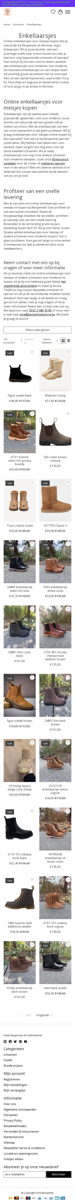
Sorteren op (29, 341)
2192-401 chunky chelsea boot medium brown (55, 655)
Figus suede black (20, 395)
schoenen (18, 24)
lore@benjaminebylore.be (37, 314)
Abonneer (59, 1174)
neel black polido (55, 988)
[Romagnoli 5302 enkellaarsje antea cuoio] (55, 561)
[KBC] (39, 1198)
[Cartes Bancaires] (57, 1198)
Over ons (10, 1104)
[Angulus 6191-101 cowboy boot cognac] (55, 897)
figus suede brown (19, 721)
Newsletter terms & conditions (24, 1148)
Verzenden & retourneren (21, 1131)
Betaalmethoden (15, 1126)
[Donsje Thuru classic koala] (20, 500)
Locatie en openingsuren (21, 1154)
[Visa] (45, 1198)
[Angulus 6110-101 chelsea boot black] (20, 829)
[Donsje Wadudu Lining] (55, 370)
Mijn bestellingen (15, 1085)
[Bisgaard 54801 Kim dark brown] (55, 695)
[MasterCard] (16, 1198)
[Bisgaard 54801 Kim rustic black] (20, 626)
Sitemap (9, 1142)
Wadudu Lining (55, 395)
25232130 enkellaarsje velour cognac (55, 789)
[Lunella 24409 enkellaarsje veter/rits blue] (20, 561)
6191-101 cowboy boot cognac (55, 924)
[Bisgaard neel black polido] (55, 962)
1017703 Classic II (55, 526)
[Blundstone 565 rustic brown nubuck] (55, 431)
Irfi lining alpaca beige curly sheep (20, 787)
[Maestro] (28, 1198)
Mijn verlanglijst (14, 1090)
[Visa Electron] (51, 1198)
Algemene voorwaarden (20, 1109)
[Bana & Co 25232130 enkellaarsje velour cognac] (55, 760)
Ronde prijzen (13, 1066)
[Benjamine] (7, 12)
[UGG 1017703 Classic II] (55, 500)
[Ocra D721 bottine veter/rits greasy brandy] (20, 431)
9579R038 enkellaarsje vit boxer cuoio (55, 857)
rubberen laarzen (53, 163)
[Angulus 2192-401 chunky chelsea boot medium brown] (55, 626)
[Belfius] (34, 1198)
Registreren (12, 1079)
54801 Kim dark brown (55, 722)
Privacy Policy (13, 1120)
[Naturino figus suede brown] (20, 695)
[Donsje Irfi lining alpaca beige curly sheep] (20, 760)
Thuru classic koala (20, 526)
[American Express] (62, 1198)
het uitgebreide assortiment (35, 284)
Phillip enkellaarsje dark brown (19, 989)
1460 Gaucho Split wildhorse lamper (19, 924)
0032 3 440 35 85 (40, 310)
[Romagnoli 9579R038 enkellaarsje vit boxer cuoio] (55, 829)
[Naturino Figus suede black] (20, 370)
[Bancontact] (22, 1198)
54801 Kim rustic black (19, 654)
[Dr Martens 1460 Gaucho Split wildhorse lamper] (20, 897)
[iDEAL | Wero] (10, 1198)
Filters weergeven (37, 330)
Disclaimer (11, 1115)
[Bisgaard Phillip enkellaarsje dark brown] (20, 962)
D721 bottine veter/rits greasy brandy (19, 460)
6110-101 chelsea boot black (19, 856)
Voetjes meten (13, 1159)
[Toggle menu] (67, 12)
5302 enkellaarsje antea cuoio (55, 589)
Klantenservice (14, 1137)
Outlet (8, 1060)
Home (7, 24)
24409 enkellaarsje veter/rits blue (19, 589)
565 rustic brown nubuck (55, 459)
